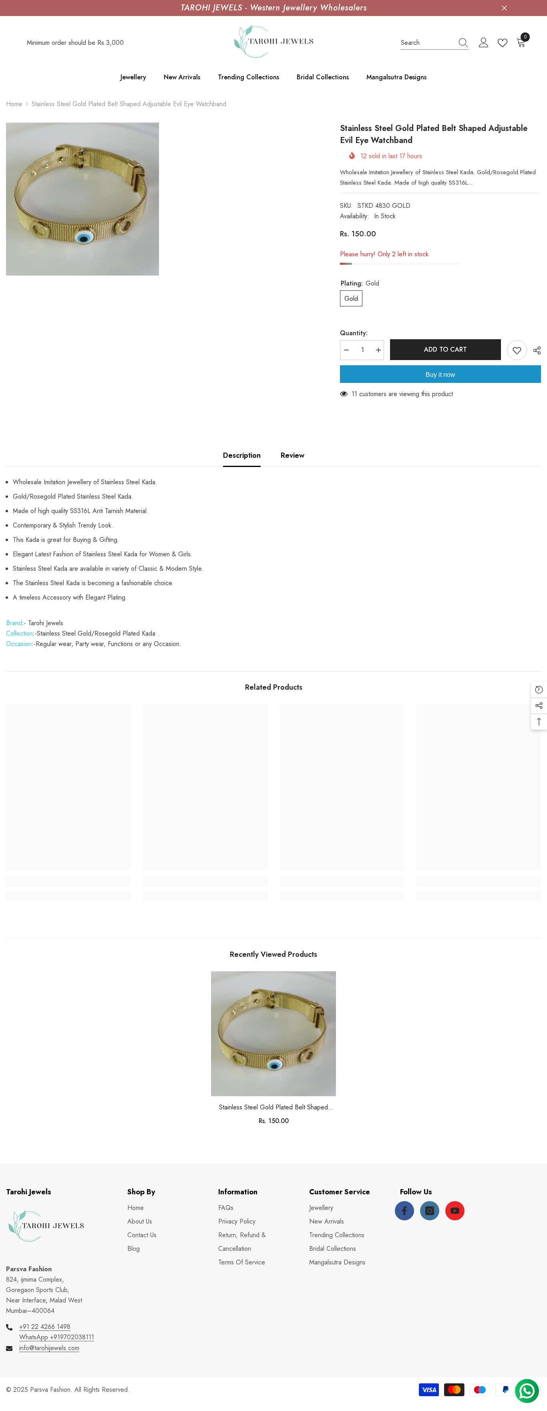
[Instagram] (429, 1210)
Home (14, 104)
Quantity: (354, 333)
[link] (68, 881)
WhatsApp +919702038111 (56, 1337)
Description (242, 455)
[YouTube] (455, 1210)
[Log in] (484, 43)
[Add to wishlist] (517, 350)
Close (504, 8)
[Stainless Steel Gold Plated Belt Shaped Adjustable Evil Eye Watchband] (273, 1033)
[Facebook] (404, 1210)
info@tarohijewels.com (49, 1348)
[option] (273, 1051)
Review (292, 455)
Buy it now (440, 374)
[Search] (435, 43)
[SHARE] (534, 350)
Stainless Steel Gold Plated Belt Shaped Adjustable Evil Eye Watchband (273, 1108)
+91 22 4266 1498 (44, 1326)
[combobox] (427, 42)
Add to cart (445, 349)
